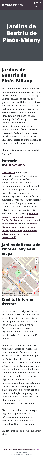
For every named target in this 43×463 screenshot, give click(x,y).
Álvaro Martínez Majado (25, 450)
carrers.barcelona (12, 4)
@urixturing (9, 450)
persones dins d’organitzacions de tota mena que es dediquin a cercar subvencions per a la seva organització (19, 230)
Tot (35, 7)
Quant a (37, 3)
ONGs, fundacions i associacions (20, 220)
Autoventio (15, 165)
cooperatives (9, 223)
